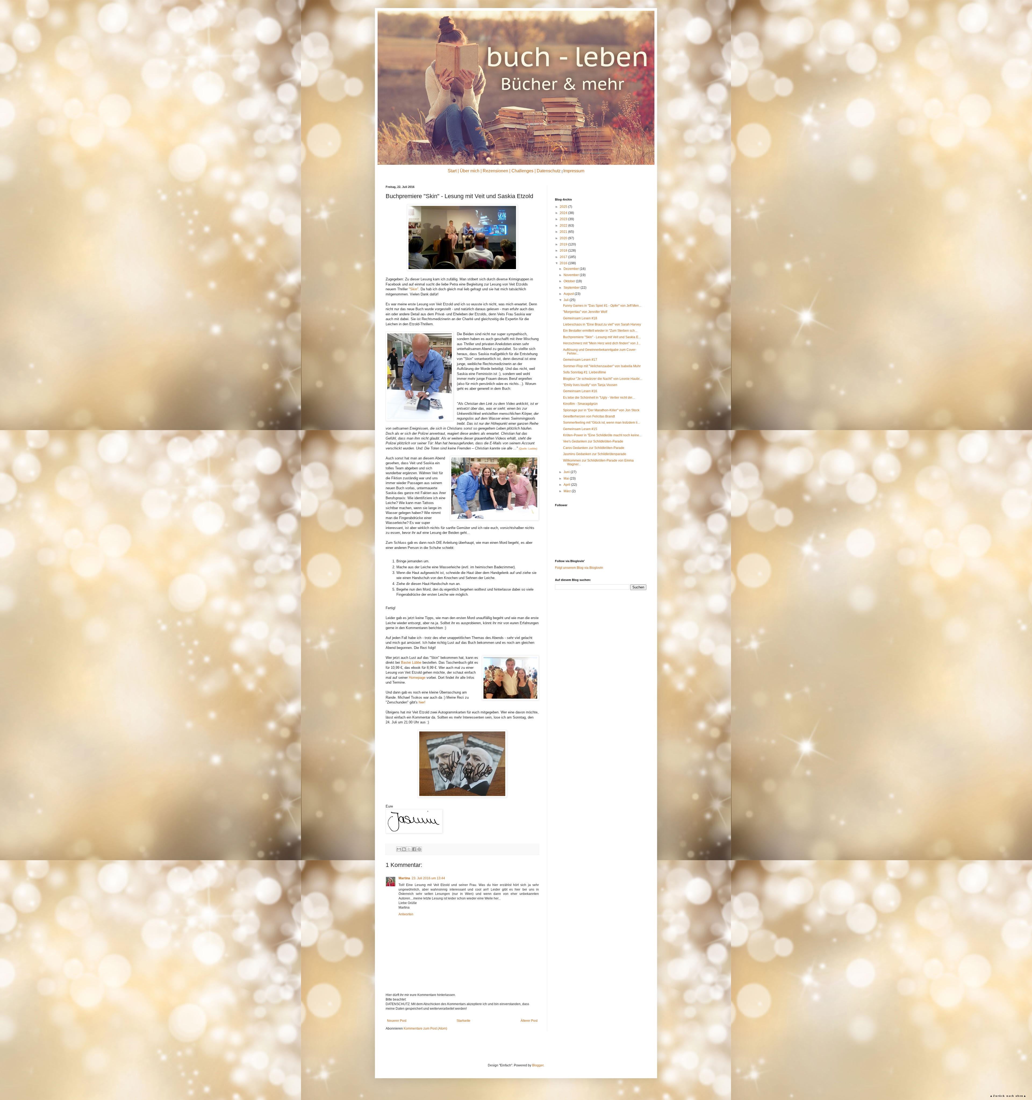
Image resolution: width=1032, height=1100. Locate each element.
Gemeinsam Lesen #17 (580, 360)
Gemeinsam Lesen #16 (580, 391)
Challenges (522, 171)
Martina (404, 878)
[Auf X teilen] (409, 849)
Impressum (573, 171)
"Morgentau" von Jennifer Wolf (585, 312)
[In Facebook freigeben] (414, 849)
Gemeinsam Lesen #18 (580, 318)
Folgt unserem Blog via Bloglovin (579, 568)
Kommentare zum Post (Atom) (425, 1028)
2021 (564, 232)
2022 (564, 225)
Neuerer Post (396, 1021)
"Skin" (413, 289)
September (572, 288)
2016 (564, 263)
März (568, 491)
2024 (564, 213)
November (572, 275)
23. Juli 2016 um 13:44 (428, 878)
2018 (564, 250)
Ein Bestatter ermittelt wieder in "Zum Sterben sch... (600, 331)
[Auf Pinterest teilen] (419, 849)
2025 (564, 207)
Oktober (570, 281)
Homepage (417, 678)
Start (452, 171)
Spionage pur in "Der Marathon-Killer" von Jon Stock (601, 410)
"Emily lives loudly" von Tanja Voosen (590, 385)
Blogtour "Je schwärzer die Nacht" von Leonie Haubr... (602, 379)
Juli (566, 300)
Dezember (572, 269)
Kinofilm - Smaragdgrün (580, 404)
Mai (567, 478)
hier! (422, 702)
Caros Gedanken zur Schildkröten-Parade (593, 448)
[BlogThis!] (404, 849)
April (567, 485)
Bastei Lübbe (411, 662)
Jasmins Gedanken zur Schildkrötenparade (594, 454)
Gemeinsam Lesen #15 (580, 429)
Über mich (469, 171)
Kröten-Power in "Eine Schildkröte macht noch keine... (602, 435)
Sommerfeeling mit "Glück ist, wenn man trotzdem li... (601, 422)
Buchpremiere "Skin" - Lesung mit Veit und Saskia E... (602, 337)
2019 (564, 244)
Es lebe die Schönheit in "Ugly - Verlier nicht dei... (599, 397)
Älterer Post (529, 1021)
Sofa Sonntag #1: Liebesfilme (584, 372)
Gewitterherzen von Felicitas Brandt (589, 416)
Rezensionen (495, 171)
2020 (564, 238)
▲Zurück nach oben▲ (1008, 1095)
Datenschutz (549, 171)
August (569, 294)
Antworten (406, 914)
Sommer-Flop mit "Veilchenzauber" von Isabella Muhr (602, 366)
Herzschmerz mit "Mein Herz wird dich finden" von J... (601, 343)
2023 (564, 219)
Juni (567, 472)
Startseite (463, 1021)
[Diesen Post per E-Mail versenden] (399, 849)
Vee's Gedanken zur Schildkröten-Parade (593, 441)
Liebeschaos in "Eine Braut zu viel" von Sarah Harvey (602, 324)
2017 (564, 257)
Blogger (537, 1065)
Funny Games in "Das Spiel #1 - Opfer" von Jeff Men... (602, 306)
